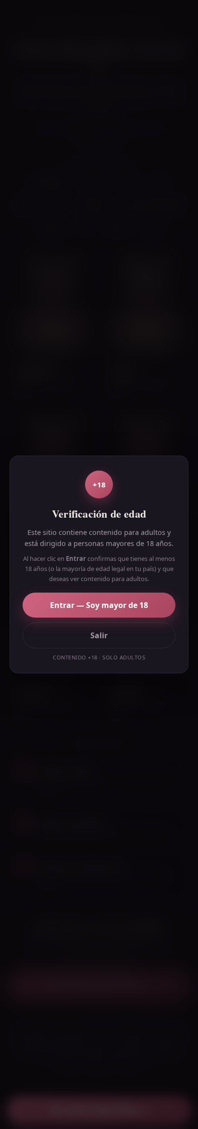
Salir (99, 635)
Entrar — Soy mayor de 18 (99, 605)
